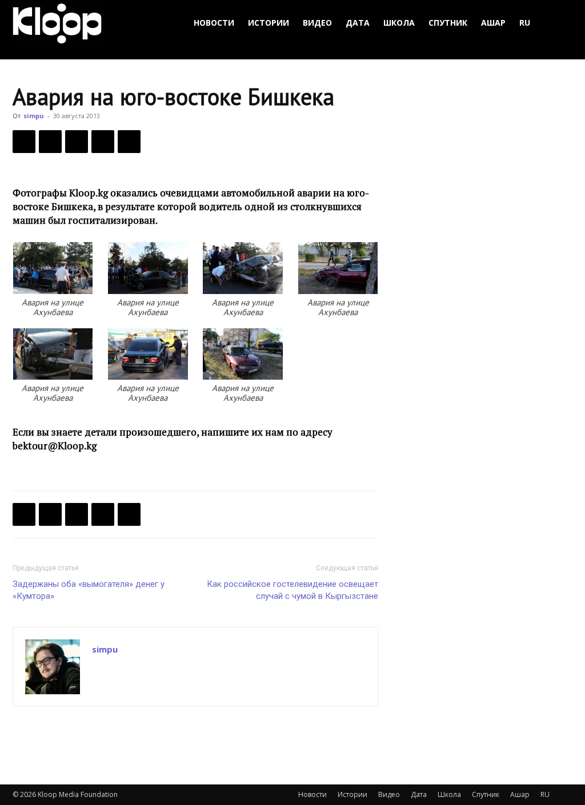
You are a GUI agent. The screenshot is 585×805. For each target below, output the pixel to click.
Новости (214, 22)
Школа (399, 22)
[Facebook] (24, 141)
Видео (317, 22)
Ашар (493, 22)
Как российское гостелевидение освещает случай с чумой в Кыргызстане (292, 590)
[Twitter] (50, 141)
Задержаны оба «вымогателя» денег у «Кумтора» (89, 590)
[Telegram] (102, 141)
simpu (33, 115)
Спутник (447, 22)
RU (524, 22)
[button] (558, 23)
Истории (268, 22)
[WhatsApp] (129, 141)
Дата (358, 22)
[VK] (76, 141)
